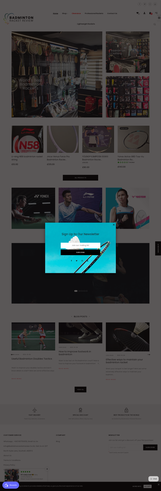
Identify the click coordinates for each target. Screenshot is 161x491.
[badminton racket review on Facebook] (71, 262)
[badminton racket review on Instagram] (82, 262)
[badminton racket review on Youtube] (87, 262)
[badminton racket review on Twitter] (76, 262)
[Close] (114, 225)
